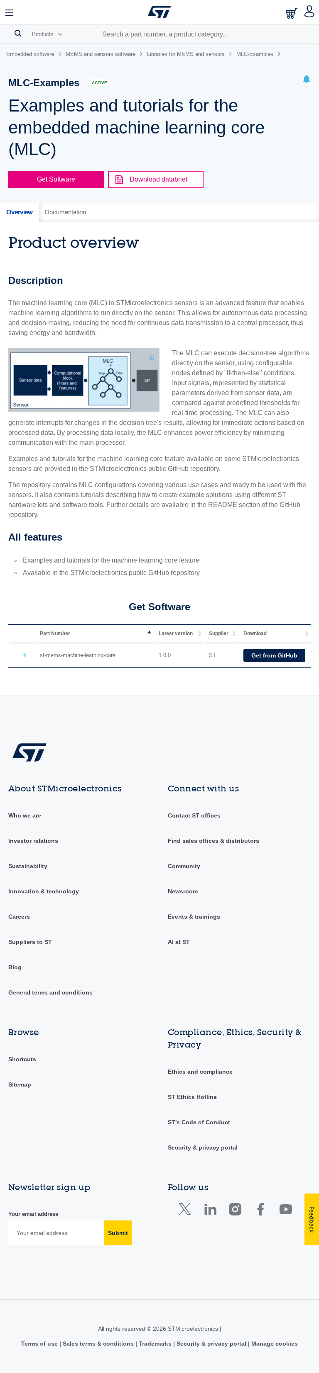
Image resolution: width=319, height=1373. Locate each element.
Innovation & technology (43, 891)
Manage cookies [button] (274, 1343)
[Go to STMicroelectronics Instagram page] (234, 1211)
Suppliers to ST (30, 942)
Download (255, 633)
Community (184, 866)
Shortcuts (22, 1059)
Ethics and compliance (200, 1071)
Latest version (176, 633)
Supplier (218, 633)
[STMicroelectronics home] (159, 12)
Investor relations (33, 840)
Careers (19, 916)
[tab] (19, 212)
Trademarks (155, 1343)
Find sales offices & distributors (213, 840)
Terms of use (40, 1343)
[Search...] (18, 33)
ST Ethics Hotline (192, 1097)
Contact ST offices (194, 815)
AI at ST (179, 942)
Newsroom (183, 891)
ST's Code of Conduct (199, 1122)
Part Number (55, 633)
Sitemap (19, 1084)
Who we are (24, 815)
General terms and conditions (50, 992)
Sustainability (27, 866)
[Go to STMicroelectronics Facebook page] (260, 1211)
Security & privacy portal (203, 1147)
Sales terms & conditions (98, 1343)
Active (99, 82)
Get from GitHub (274, 655)
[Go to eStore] (292, 13)
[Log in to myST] (309, 12)
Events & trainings (194, 916)
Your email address (33, 1214)
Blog (15, 967)
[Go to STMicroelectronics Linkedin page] (210, 1211)
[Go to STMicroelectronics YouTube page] (285, 1211)
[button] (9, 12)
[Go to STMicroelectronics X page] (186, 1211)
